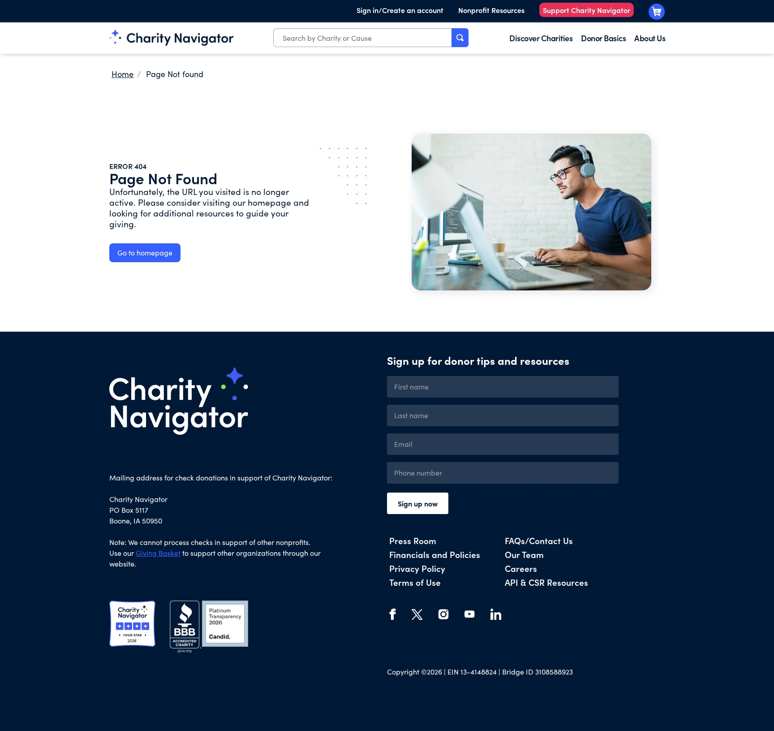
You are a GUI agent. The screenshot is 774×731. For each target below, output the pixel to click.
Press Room (412, 540)
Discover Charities (540, 37)
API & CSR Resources (546, 582)
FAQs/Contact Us (539, 540)
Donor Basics (603, 37)
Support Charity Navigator (586, 10)
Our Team (524, 554)
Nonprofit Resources (491, 9)
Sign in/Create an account (400, 9)
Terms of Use (415, 582)
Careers (521, 568)
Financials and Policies (434, 554)
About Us (649, 37)
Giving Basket (158, 553)
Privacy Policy (417, 568)
